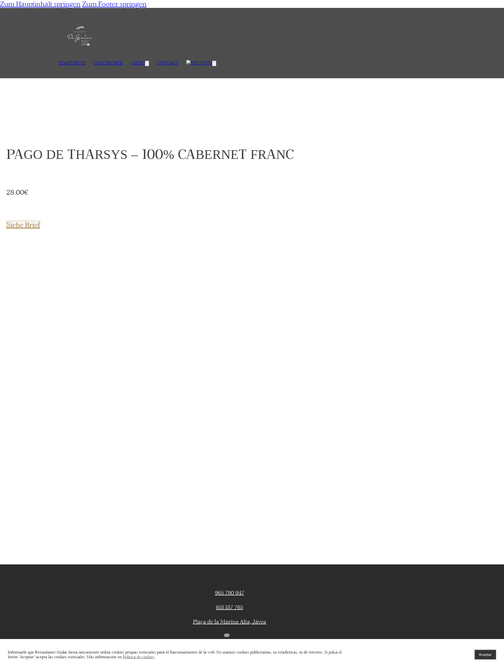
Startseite (72, 63)
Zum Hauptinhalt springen (40, 4)
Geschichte (108, 63)
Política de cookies (138, 657)
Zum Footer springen (114, 4)
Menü (138, 63)
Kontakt (167, 63)
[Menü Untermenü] (147, 63)
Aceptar (485, 654)
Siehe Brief (23, 225)
